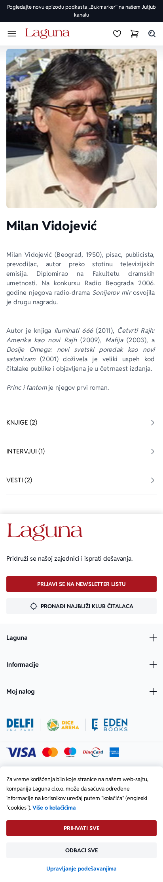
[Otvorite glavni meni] (11, 33)
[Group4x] (70, 752)
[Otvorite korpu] (134, 33)
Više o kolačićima (54, 807)
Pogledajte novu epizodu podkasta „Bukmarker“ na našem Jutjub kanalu (81, 11)
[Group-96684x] (109, 725)
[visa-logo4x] (21, 752)
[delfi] (20, 725)
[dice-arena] (63, 725)
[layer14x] (114, 752)
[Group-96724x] (93, 752)
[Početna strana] (48, 33)
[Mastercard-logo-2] (50, 752)
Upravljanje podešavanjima (81, 868)
